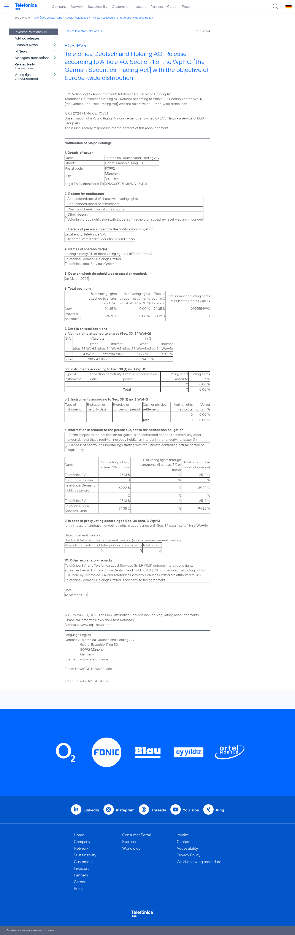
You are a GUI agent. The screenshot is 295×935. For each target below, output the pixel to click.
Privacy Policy (188, 854)
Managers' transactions (32, 58)
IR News (21, 51)
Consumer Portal (136, 834)
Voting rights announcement (26, 76)
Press (186, 6)
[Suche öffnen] (275, 6)
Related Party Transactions (25, 66)
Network (77, 6)
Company (59, 6)
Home (79, 834)
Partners (157, 6)
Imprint (183, 834)
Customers (120, 6)
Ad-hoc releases (27, 38)
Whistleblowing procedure (199, 861)
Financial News (26, 45)
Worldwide (131, 848)
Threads (158, 810)
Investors (139, 6)
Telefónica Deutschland (47, 17)
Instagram (125, 810)
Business (129, 841)
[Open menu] (6, 6)
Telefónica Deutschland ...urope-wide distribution (123, 17)
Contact (183, 841)
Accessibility (187, 848)
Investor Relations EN (77, 17)
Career (172, 6)
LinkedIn (91, 810)
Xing (220, 810)
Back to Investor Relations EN (84, 31)
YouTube (191, 810)
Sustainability (98, 6)
